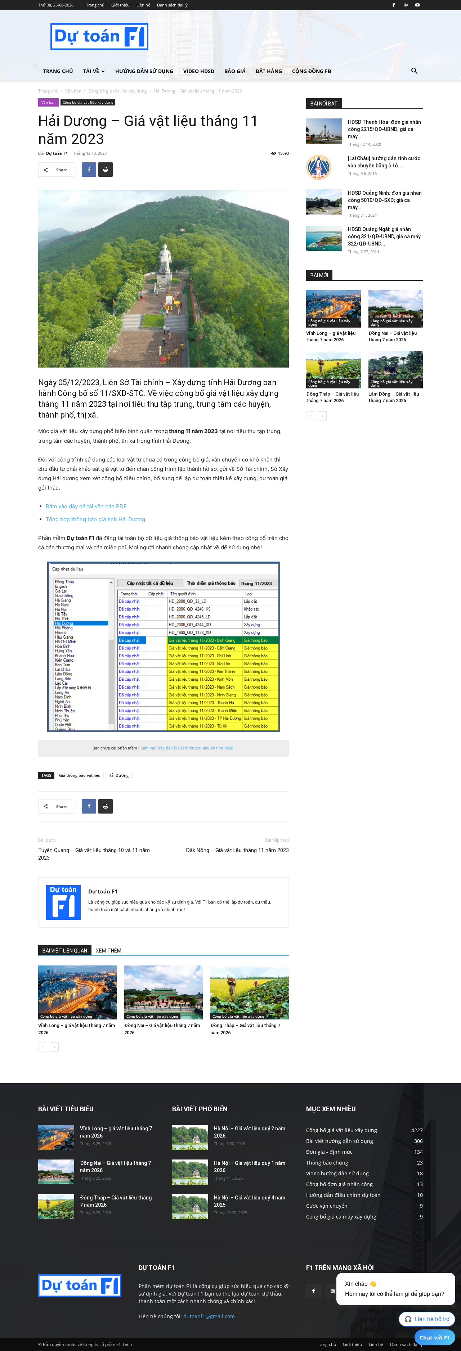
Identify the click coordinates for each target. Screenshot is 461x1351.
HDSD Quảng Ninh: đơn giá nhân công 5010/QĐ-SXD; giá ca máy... (385, 200)
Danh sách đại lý (172, 5)
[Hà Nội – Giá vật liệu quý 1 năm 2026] (190, 1172)
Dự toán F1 (57, 153)
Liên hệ (143, 5)
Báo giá (235, 71)
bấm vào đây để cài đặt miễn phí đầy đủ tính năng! (187, 748)
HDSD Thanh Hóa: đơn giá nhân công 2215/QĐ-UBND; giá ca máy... (384, 129)
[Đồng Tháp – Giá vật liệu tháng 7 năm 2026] (249, 992)
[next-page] (54, 1046)
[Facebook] (393, 5)
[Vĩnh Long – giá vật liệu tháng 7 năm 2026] (77, 992)
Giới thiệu (120, 5)
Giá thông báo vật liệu (79, 775)
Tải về (91, 71)
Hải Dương (118, 775)
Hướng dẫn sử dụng (144, 71)
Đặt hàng (269, 71)
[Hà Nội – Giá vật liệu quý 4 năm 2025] (190, 1206)
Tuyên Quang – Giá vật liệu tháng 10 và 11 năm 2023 (94, 854)
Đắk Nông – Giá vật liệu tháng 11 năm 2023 (237, 850)
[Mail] (405, 5)
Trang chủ (95, 5)
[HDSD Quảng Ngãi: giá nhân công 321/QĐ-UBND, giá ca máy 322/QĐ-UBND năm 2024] (324, 238)
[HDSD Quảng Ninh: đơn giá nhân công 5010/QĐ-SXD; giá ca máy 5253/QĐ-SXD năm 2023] (324, 202)
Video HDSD (198, 71)
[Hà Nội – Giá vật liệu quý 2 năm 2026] (190, 1137)
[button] (414, 71)
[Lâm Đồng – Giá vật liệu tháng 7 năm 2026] (395, 369)
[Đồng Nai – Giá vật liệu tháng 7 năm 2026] (163, 992)
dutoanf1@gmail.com (209, 1316)
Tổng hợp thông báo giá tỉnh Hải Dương (95, 519)
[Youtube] (417, 5)
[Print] (105, 169)
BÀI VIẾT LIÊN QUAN (64, 951)
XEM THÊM (108, 951)
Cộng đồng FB (311, 71)
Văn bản (73, 91)
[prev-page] (42, 1046)
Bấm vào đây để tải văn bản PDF (86, 506)
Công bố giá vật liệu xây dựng (117, 91)
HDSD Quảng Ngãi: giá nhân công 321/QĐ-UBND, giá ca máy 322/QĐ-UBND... (384, 236)
